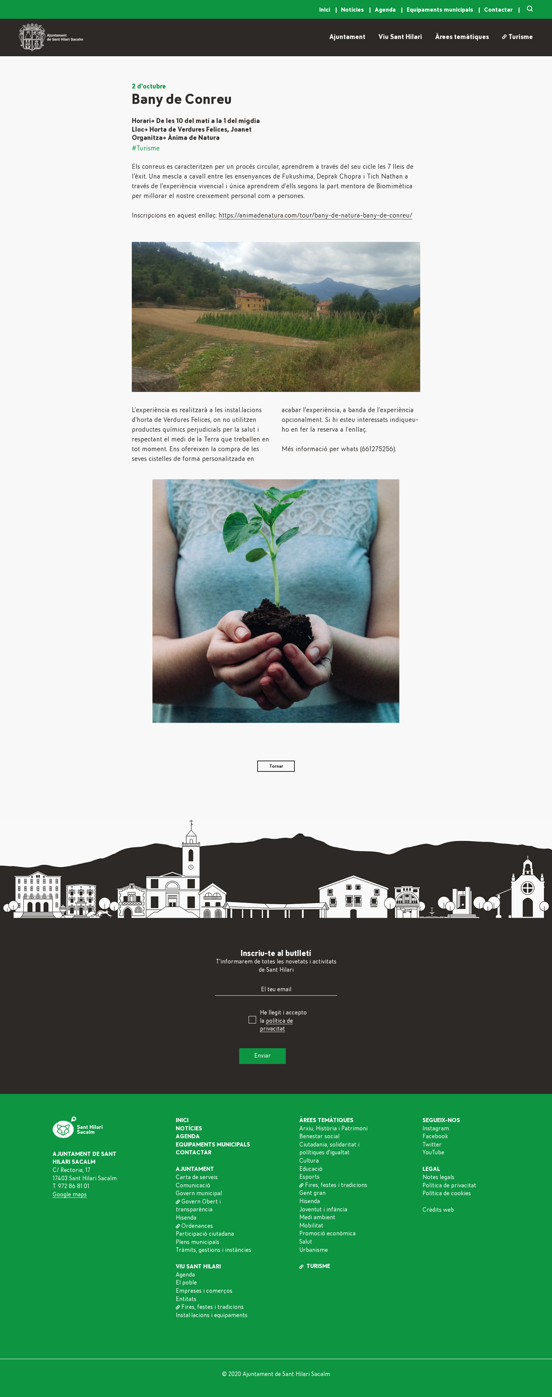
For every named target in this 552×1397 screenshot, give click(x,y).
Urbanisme (313, 1250)
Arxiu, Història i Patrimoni (333, 1128)
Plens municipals (197, 1242)
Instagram (435, 1128)
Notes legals (438, 1177)
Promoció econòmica (327, 1233)
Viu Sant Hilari (400, 37)
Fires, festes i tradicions (212, 1307)
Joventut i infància (323, 1209)
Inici (325, 10)
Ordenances (197, 1226)
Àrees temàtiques (462, 37)
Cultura (309, 1160)
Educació (311, 1169)
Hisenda (186, 1217)
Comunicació (193, 1185)
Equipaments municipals (441, 10)
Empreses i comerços (204, 1291)
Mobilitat (311, 1225)
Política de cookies (446, 1193)
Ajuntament (347, 37)
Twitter (432, 1144)
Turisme (520, 37)
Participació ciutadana (205, 1234)
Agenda (386, 10)
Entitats (186, 1299)
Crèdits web (438, 1210)
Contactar (499, 10)
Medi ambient (317, 1217)
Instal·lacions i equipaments (211, 1315)
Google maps (70, 1194)
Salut (305, 1241)
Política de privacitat (449, 1185)
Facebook (435, 1136)
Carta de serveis (197, 1177)
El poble (186, 1283)
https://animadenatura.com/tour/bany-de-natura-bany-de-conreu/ (315, 215)
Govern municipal (199, 1193)
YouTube (433, 1152)
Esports (309, 1177)
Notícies (353, 10)
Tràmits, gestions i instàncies (213, 1250)
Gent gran (312, 1193)
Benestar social (319, 1136)
